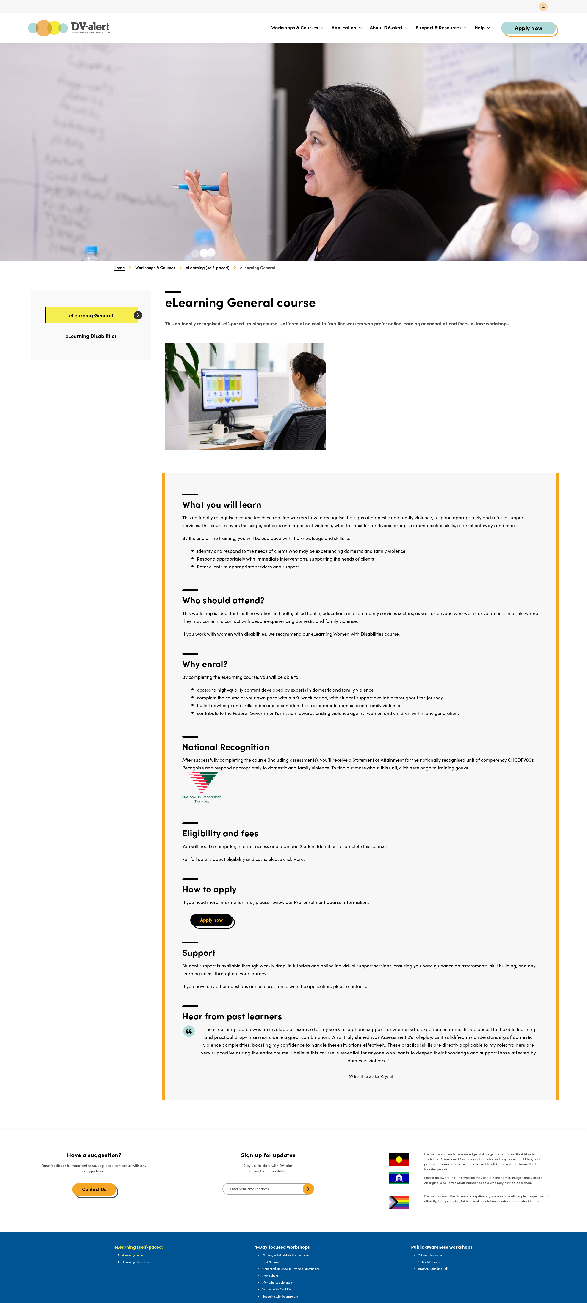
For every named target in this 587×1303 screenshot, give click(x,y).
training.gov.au (454, 767)
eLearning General (91, 315)
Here (299, 859)
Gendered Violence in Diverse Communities (291, 1269)
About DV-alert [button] (387, 27)
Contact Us (94, 1189)
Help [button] (480, 27)
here (414, 767)
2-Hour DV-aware (430, 1255)
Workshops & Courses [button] (295, 27)
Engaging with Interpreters (280, 1296)
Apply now (211, 920)
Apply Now (529, 27)
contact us (359, 986)
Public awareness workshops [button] (442, 1247)
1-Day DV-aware (429, 1262)
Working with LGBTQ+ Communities (285, 1255)
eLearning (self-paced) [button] (138, 1247)
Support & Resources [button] (439, 27)
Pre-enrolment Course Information (331, 902)
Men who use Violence (277, 1282)
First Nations (270, 1262)
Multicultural (270, 1275)
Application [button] (345, 27)
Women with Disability (277, 1289)
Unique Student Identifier (309, 846)
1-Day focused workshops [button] (282, 1247)
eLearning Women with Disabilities (347, 634)
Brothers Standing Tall (433, 1269)
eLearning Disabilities (91, 335)
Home (119, 267)
